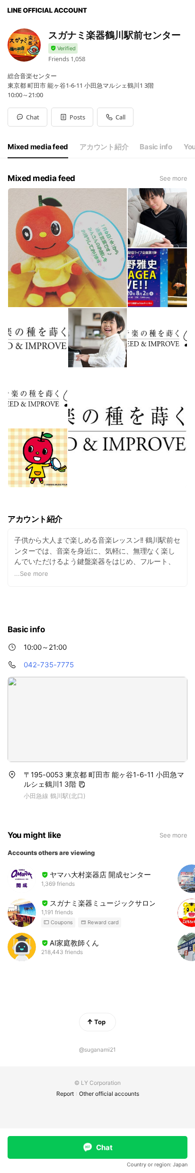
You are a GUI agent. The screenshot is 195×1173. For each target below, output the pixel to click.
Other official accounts (109, 1093)
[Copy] (82, 784)
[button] (72, 117)
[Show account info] (63, 48)
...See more (31, 573)
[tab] (38, 147)
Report (65, 1093)
